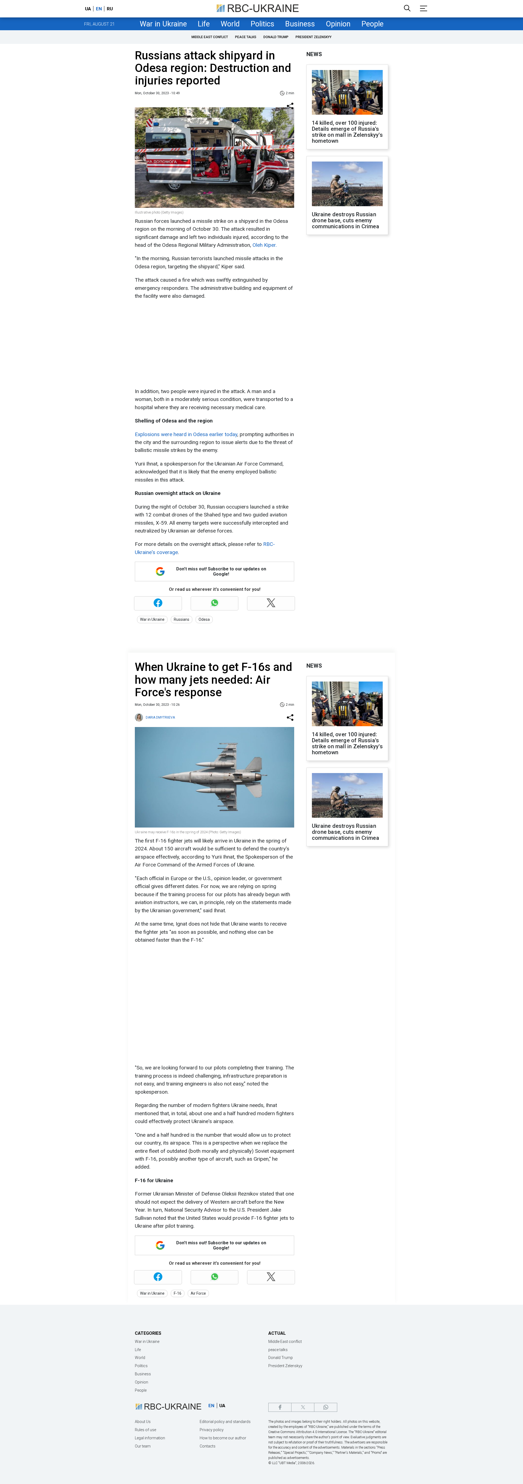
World (230, 24)
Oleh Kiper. (265, 245)
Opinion (338, 24)
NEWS (314, 54)
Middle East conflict (209, 37)
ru (110, 8)
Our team (143, 1446)
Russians (181, 619)
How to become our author (223, 1438)
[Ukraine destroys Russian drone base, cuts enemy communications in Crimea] (347, 184)
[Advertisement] (214, 344)
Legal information (150, 1438)
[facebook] (279, 1407)
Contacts (207, 1446)
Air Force (198, 1293)
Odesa (204, 619)
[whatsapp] (325, 1407)
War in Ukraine (163, 24)
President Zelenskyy (314, 37)
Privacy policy (212, 1430)
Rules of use (145, 1430)
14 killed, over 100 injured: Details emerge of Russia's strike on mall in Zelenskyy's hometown (347, 132)
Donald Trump (275, 37)
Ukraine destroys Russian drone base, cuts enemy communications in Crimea (345, 220)
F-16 (177, 1293)
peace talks (245, 37)
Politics (262, 24)
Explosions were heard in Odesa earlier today (186, 434)
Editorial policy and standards (225, 1421)
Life (204, 24)
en (99, 8)
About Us (143, 1421)
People (372, 24)
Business (300, 24)
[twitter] (302, 1407)
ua (88, 8)
